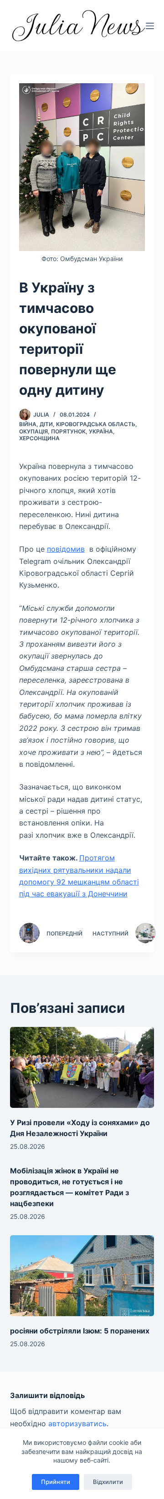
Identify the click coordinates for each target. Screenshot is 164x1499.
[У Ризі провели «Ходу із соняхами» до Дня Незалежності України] (82, 1067)
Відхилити (108, 1481)
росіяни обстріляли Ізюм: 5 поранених (79, 1330)
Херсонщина (39, 438)
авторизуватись (77, 1423)
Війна (27, 424)
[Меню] (150, 26)
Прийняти (55, 1481)
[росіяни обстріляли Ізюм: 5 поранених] (82, 1275)
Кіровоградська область (95, 424)
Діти (46, 424)
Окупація (33, 431)
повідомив (66, 548)
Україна (101, 431)
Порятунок (68, 431)
